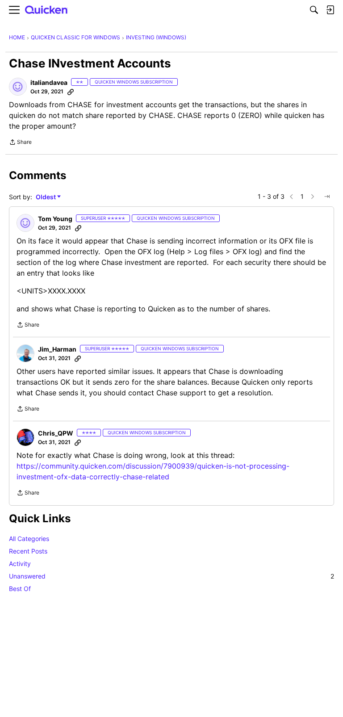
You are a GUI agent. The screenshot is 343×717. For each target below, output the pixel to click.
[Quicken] (46, 10)
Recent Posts (28, 551)
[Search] (314, 10)
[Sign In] (330, 10)
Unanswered (171, 576)
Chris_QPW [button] (55, 433)
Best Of (20, 588)
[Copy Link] (70, 92)
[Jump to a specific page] (327, 196)
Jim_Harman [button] (57, 349)
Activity (20, 563)
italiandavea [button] (48, 82)
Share (20, 142)
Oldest (46, 197)
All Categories (29, 538)
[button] (18, 87)
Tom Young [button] (55, 218)
